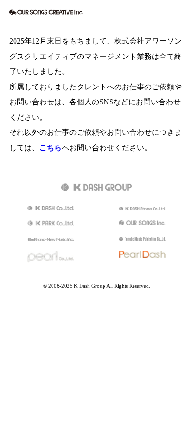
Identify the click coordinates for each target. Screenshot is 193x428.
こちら (50, 148)
